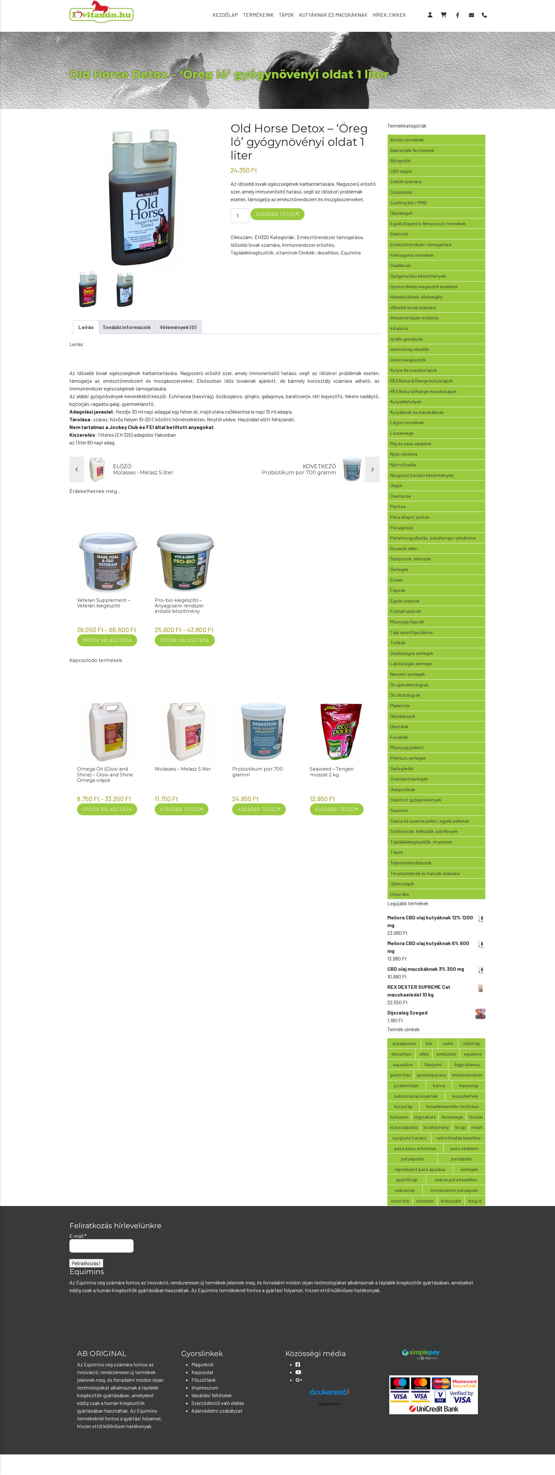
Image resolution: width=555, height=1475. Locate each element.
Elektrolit (399, 234)
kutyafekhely (465, 1096)
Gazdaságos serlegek (411, 653)
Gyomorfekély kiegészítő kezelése (424, 286)
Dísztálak (399, 726)
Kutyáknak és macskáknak (333, 15)
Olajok (396, 485)
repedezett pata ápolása (420, 1169)
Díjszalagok (401, 213)
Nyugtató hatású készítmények (422, 475)
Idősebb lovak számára (255, 245)
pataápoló (461, 1158)
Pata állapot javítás (409, 517)
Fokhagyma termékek (412, 255)
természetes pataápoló (454, 1190)
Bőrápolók (400, 160)
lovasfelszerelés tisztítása (452, 1106)
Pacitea (398, 506)
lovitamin (399, 1117)
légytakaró (425, 1117)
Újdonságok (402, 883)
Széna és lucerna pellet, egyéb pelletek (429, 821)
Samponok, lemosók (410, 558)
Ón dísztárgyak (405, 695)
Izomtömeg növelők (409, 349)
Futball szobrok (405, 611)
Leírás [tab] (86, 327)
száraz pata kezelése (456, 1179)
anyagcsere (404, 1043)
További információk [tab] (126, 327)
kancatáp (469, 1085)
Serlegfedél (401, 768)
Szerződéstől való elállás (217, 1403)
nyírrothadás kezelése (458, 1137)
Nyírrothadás (403, 464)
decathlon (328, 252)
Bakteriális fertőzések (412, 150)
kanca (439, 1085)
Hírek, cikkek (389, 15)
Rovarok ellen (404, 548)
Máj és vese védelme (410, 443)
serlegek (469, 1169)
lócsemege (452, 1117)
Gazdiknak (400, 265)
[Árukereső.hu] (329, 1394)
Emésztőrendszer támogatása (330, 237)
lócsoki (476, 1117)
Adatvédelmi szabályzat (216, 1411)
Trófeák (398, 642)
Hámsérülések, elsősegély (416, 296)
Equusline (403, 1064)
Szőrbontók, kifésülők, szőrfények (424, 831)
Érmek (396, 580)
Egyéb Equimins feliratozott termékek (428, 223)
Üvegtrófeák (402, 789)
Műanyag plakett (407, 747)
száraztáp (405, 1190)
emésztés (446, 1054)
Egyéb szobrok (404, 600)
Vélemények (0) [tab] (178, 327)
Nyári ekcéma (403, 454)
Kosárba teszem (277, 214)
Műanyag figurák (407, 621)
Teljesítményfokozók (410, 862)
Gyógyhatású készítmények (418, 276)
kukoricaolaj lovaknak (415, 1096)
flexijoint (433, 1064)
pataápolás (412, 1158)
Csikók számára (405, 181)
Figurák (397, 590)
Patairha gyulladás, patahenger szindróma (433, 538)
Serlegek (399, 569)
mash (476, 1127)
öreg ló (475, 1200)
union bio (400, 1200)
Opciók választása (107, 640)
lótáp (460, 1127)
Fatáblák (399, 737)
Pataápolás (401, 527)
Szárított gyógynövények (415, 799)
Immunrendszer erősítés (308, 245)
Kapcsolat (202, 1372)
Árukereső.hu (329, 1404)
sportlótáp (407, 1179)
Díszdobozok (402, 716)
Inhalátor (399, 328)
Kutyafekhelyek (405, 401)
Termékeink (258, 15)
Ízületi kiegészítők (408, 359)
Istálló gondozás (406, 339)
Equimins (351, 252)
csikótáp (471, 1043)
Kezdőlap (225, 15)
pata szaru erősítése (415, 1148)
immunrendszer (467, 1074)
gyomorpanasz (431, 1074)
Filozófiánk (203, 1380)
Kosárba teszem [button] (181, 809)
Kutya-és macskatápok (413, 370)
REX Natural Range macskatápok (423, 391)
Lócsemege (402, 433)
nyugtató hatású (409, 1137)
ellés (424, 1054)
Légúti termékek (407, 422)
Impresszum (204, 1387)
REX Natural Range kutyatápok (421, 380)
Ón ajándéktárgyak (409, 684)
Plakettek (400, 705)
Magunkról (202, 1364)
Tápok (286, 15)
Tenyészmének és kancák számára (425, 873)
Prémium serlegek (408, 758)
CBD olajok (401, 171)
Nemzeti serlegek (407, 674)
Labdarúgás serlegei (411, 663)
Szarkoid (399, 810)
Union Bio (399, 894)
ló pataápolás (404, 1127)
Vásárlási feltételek (211, 1395)
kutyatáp (403, 1106)
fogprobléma (467, 1064)
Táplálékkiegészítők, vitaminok (264, 252)
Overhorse (400, 496)
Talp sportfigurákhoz (411, 632)
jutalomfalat (406, 1085)
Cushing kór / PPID (408, 202)
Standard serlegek (409, 779)
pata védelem (464, 1148)
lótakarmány (436, 1127)
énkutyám (451, 1200)
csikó (448, 1043)
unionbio (425, 1200)
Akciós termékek (407, 139)
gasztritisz (400, 1074)
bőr (429, 1043)
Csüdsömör (401, 192)
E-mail (78, 1236)
